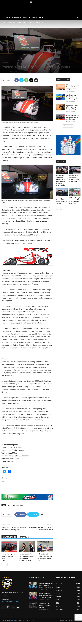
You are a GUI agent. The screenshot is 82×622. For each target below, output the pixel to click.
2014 (9, 505)
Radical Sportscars (18, 505)
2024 (58, 195)
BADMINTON (15, 17)
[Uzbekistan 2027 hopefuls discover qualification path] (60, 97)
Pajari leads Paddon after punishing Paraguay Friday (72, 107)
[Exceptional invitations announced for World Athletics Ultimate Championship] (62, 170)
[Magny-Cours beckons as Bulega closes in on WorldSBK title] (75, 170)
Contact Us (72, 620)
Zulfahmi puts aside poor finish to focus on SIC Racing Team (13, 528)
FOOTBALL (5, 17)
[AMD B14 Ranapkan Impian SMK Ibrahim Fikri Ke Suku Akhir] (75, 192)
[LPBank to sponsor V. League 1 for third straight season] (60, 87)
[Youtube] (18, 607)
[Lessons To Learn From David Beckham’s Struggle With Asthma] (33, 585)
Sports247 (14, 620)
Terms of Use (63, 620)
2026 (3, 551)
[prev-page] (2, 564)
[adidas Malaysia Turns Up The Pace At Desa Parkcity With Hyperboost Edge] (27, 546)
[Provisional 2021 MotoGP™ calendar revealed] (33, 605)
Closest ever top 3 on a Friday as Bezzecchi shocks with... (73, 117)
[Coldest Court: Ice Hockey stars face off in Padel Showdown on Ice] (45, 546)
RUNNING (25, 17)
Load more (67, 126)
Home (3, 22)
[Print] (36, 80)
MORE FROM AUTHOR (26, 537)
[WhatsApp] (26, 80)
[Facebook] (16, 80)
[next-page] (6, 564)
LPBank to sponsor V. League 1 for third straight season (72, 87)
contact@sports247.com (10, 602)
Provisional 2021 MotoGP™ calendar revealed (44, 605)
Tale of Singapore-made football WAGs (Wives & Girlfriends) (45, 595)
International (11, 22)
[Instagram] (8, 607)
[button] (78, 17)
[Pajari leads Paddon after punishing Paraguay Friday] (60, 107)
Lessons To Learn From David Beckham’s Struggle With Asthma (46, 585)
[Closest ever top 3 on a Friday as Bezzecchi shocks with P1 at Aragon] (9, 546)
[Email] (31, 80)
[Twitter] (21, 80)
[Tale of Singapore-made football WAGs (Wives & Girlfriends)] (33, 595)
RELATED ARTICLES (9, 537)
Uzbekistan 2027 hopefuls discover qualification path (71, 97)
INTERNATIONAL (36, 17)
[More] (42, 514)
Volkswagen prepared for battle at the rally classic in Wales (41, 528)
